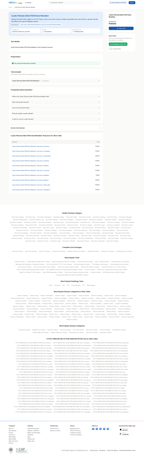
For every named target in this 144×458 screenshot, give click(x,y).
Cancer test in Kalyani (92, 332)
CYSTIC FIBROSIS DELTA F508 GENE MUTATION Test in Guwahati (110, 358)
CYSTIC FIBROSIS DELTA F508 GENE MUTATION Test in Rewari (35, 404)
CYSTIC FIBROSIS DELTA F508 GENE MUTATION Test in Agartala (109, 398)
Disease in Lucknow (112, 306)
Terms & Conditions (112, 450)
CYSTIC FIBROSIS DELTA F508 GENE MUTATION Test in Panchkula (72, 385)
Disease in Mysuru (20, 311)
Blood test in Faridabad (45, 222)
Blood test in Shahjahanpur (86, 238)
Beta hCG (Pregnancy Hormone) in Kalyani (63, 261)
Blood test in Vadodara (69, 241)
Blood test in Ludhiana (37, 230)
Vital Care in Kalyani (17, 251)
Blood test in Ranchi (29, 238)
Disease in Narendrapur (45, 311)
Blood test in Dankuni (111, 219)
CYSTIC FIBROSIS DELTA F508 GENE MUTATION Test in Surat (35, 393)
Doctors (11, 432)
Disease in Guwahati (110, 301)
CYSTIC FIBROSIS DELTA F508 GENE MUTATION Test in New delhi (109, 382)
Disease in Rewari (100, 314)
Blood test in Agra (31, 217)
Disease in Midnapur (72, 309)
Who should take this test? (20, 102)
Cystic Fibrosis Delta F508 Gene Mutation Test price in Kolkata (30, 165)
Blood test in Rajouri (17, 238)
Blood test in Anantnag (99, 217)
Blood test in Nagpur (78, 233)
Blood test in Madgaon (51, 230)
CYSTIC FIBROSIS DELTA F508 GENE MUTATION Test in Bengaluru (72, 393)
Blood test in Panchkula (60, 235)
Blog (29, 437)
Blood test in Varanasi (83, 241)
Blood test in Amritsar (85, 217)
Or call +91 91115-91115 (115, 49)
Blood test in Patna (86, 235)
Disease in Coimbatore (88, 298)
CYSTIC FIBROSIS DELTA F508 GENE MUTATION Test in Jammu (109, 366)
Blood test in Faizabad (30, 222)
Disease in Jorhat (30, 306)
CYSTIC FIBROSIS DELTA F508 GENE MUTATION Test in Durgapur (72, 353)
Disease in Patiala (18, 314)
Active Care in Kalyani (31, 251)
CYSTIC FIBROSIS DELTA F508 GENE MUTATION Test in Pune (72, 388)
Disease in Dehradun (114, 298)
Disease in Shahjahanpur (17, 317)
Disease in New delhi (98, 311)
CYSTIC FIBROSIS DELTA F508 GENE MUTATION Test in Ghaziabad (109, 356)
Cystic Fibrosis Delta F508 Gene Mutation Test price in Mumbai (30, 175)
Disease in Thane (77, 317)
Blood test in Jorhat (48, 227)
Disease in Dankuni (101, 298)
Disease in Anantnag (96, 295)
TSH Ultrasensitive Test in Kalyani (120, 261)
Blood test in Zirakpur (113, 241)
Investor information (76, 434)
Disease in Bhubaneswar (17, 298)
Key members (12, 430)
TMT (68, 285)
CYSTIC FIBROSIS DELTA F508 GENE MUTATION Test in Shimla (35, 390)
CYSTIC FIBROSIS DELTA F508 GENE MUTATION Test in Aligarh (33, 350)
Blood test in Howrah (31, 225)
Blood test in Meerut (94, 230)
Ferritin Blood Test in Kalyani (85, 261)
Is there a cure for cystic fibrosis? (23, 119)
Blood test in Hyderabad (46, 225)
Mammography (91, 285)
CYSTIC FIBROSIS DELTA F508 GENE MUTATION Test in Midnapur (111, 412)
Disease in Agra (34, 295)
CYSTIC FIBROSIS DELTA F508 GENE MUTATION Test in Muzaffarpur (35, 380)
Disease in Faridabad (34, 301)
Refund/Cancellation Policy (127, 450)
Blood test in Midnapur (108, 230)
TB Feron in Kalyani (90, 269)
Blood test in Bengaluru (125, 217)
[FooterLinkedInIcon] (104, 428)
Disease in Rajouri (77, 314)
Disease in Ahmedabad (46, 295)
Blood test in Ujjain (55, 241)
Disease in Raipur (65, 314)
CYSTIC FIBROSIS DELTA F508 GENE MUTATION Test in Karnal (36, 372)
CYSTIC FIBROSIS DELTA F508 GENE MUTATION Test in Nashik (34, 382)
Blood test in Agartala (18, 217)
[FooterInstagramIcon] (97, 428)
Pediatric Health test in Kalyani (59, 332)
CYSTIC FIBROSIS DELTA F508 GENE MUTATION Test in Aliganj (110, 345)
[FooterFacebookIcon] (100, 428)
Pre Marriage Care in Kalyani (124, 251)
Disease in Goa (71, 301)
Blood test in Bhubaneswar (20, 219)
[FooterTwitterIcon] (107, 428)
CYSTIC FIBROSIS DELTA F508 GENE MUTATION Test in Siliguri (71, 390)
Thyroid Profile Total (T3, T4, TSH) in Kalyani (113, 267)
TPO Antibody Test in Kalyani (100, 264)
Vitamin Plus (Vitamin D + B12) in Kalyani (30, 272)
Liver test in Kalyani (105, 330)
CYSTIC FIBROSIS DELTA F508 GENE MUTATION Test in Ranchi (110, 409)
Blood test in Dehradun (125, 219)
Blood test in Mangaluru (65, 230)
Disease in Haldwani (123, 301)
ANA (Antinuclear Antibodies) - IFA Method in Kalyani (30, 264)
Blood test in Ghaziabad (72, 222)
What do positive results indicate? (22, 113)
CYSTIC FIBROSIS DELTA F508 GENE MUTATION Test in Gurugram (72, 358)
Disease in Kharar (77, 306)
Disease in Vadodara (101, 317)
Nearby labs (31, 439)
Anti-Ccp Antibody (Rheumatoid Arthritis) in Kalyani (30, 269)
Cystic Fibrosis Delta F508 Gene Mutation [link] (25, 7)
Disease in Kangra (54, 306)
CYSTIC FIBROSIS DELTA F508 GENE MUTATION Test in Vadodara (36, 396)
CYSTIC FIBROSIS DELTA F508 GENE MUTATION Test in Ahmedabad (71, 406)
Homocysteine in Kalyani (24, 267)
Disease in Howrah (21, 303)
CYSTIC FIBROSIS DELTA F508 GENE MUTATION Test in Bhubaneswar (111, 406)
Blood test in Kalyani (61, 227)
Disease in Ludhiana (125, 306)
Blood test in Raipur (125, 235)
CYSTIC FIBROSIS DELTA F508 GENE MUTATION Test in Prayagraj (34, 353)
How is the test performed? (21, 108)
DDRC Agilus (12, 437)
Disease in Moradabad (97, 309)
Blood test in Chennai (81, 219)
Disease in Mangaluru (32, 309)
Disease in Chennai (74, 298)
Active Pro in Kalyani (44, 251)
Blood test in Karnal (87, 227)
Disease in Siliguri (42, 317)
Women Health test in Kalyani (40, 332)
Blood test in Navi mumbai (122, 233)
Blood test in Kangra (74, 227)
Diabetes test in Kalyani (38, 330)
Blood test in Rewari (42, 238)
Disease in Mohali (84, 309)
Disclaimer (102, 450)
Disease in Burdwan (47, 298)
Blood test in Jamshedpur (20, 227)
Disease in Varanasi (114, 317)
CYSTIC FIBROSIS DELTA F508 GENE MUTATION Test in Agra (109, 401)
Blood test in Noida (46, 235)
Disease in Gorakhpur (83, 301)
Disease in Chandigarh (60, 298)
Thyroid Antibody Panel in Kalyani (119, 264)
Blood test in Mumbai (36, 233)
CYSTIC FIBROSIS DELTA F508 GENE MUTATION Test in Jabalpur (72, 364)
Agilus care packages (34, 432)
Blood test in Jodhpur (35, 227)
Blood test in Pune (113, 235)
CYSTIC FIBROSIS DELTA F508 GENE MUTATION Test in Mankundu (110, 342)
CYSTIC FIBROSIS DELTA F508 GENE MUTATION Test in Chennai (33, 342)
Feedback (30, 434)
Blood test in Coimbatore (96, 219)
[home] (16, 2)
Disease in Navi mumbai (72, 311)
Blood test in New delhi (32, 235)
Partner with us (54, 428)
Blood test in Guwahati (128, 222)
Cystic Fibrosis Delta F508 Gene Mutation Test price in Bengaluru (31, 189)
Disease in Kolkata (90, 306)
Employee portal (75, 428)
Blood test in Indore (72, 225)
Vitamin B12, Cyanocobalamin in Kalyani (68, 267)
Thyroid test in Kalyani (24, 330)
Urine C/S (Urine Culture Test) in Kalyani (44, 267)
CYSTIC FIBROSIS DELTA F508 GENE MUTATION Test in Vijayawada (35, 398)
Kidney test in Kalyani (92, 330)
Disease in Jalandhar (96, 303)
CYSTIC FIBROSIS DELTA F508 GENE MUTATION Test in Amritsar (72, 366)
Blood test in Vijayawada (98, 241)
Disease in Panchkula (124, 311)
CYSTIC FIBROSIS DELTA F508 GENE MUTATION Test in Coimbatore (71, 342)
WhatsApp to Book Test (119, 44)
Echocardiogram (76, 285)
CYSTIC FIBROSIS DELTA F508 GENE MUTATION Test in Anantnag (33, 412)
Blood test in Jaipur (99, 225)
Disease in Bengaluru (121, 295)
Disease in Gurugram (97, 301)
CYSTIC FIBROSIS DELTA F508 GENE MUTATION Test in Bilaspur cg (72, 409)
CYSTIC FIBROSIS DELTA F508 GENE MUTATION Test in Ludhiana (72, 374)
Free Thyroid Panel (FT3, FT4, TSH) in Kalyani (59, 264)
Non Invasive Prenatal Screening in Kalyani (76, 272)
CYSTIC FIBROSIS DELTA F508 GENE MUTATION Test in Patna (36, 388)
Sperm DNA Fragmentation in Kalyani (53, 272)
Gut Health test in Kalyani (119, 330)
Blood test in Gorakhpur (98, 222)
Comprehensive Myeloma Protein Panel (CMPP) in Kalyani (72, 275)
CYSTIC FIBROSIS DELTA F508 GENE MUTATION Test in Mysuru (73, 380)
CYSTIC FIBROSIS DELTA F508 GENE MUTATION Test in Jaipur (109, 364)
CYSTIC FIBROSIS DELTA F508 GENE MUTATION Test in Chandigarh (72, 412)
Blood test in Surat (31, 241)
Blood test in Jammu (127, 225)
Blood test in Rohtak (55, 238)
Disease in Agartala (22, 295)
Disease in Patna (29, 314)
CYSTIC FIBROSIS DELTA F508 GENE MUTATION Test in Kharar (108, 404)
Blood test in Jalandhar (113, 225)
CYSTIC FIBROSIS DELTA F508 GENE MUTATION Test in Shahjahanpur (109, 350)
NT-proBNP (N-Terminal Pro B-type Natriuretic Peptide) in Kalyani (64, 269)
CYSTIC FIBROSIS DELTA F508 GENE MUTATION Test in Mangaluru (32, 406)
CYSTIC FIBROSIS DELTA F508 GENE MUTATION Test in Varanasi (73, 396)
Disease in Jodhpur (18, 306)
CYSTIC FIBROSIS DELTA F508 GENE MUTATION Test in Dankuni (71, 348)
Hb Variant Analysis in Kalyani (82, 264)
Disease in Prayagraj (41, 314)
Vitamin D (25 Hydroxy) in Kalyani (90, 267)
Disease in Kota (101, 306)
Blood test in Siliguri (113, 238)
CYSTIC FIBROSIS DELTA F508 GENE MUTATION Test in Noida (35, 385)
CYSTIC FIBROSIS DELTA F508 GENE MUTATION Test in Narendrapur (72, 345)
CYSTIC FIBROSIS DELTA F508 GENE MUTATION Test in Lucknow (34, 374)
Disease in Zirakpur (72, 319)
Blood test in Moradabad (21, 233)
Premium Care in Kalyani (59, 251)
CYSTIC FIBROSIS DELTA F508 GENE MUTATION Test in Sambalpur (36, 401)
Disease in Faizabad (20, 301)
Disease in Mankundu (46, 309)
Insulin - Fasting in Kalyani (102, 261)
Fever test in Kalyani (78, 330)
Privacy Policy (94, 450)
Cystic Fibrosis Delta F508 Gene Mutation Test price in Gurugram (31, 151)
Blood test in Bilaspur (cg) (37, 219)
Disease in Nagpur (32, 311)
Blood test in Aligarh (71, 217)
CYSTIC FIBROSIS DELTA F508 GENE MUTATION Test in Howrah (71, 361)
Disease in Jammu (108, 303)
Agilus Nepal (12, 439)
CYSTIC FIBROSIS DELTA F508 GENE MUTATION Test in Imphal (72, 404)
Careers (11, 443)
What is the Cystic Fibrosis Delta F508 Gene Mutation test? (30, 96)
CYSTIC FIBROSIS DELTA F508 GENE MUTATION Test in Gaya (72, 356)
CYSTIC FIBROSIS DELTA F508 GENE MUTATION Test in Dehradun (109, 348)
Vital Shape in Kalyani (93, 251)
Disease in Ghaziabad (59, 301)
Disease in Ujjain (88, 317)
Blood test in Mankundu (80, 230)
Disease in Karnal (66, 306)
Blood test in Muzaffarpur (51, 233)
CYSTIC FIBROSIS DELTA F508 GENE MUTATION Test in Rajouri (34, 345)
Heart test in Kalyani (52, 330)
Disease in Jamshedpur (122, 303)
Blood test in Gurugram (113, 222)
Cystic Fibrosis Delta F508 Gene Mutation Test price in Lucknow (31, 170)
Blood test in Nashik (107, 233)
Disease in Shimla (30, 317)
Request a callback (33, 430)
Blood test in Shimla (100, 238)
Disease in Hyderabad (34, 303)
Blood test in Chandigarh (67, 219)
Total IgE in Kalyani (95, 272)
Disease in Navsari (86, 311)
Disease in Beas (108, 295)
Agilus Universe (13, 441)
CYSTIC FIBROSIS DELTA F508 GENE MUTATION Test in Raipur (108, 388)
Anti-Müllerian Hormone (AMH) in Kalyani (114, 272)
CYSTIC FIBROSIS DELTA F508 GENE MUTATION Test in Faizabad (110, 353)
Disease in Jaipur (83, 303)
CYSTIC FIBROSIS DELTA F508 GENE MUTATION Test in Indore (35, 364)
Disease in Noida (111, 311)
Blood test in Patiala (74, 235)
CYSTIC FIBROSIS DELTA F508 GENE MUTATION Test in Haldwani (34, 361)
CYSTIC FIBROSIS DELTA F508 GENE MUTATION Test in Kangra (73, 401)
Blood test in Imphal (60, 225)
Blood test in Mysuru (65, 233)
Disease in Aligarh (72, 295)
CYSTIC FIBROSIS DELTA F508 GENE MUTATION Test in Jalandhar (35, 366)
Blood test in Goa (85, 222)
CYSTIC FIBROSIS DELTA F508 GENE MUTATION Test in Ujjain (109, 393)
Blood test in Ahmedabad (44, 217)
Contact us (12, 434)
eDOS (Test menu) (75, 430)
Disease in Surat (66, 317)
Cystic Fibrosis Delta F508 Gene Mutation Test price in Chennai (30, 146)
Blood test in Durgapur (16, 222)
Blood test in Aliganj (59, 217)
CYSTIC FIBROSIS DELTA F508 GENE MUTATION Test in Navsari (71, 382)
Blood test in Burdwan (52, 219)
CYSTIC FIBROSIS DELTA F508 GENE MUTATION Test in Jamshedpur (35, 369)
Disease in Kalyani (42, 306)
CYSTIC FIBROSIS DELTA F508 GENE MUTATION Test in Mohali (71, 377)
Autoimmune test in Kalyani (76, 332)
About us (11, 428)
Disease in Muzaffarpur (124, 309)
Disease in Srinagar (54, 317)
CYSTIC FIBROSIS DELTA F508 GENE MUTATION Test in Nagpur (110, 380)
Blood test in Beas (112, 217)
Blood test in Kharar (100, 227)
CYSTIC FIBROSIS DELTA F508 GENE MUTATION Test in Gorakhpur (34, 358)
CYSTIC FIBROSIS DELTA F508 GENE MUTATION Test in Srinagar (108, 390)
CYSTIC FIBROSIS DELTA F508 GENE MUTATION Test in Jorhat (111, 369)
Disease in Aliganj (60, 295)
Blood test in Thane (43, 241)
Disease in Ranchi (88, 314)
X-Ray (50, 285)
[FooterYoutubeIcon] (93, 428)
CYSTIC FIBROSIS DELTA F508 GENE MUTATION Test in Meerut (34, 377)
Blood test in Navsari (18, 235)
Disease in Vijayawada (128, 317)
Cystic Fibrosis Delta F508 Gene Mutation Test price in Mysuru (30, 180)
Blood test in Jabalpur (86, 225)
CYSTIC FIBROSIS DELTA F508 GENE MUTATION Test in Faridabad (35, 356)
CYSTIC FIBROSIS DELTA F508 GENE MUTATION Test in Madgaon (110, 374)
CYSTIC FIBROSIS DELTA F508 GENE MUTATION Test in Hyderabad (109, 361)
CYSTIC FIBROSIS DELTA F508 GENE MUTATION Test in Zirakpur (70, 350)
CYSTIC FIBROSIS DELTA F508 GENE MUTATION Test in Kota (108, 372)
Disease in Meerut (59, 309)
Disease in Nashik (59, 311)
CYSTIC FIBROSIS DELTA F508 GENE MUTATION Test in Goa (109, 396)
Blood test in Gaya (59, 222)
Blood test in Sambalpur (70, 238)
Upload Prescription (33, 428)
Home (10, 7)
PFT (84, 285)
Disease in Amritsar (84, 295)
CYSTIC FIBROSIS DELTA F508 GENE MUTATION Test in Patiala (109, 385)
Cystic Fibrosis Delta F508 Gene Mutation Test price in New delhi (31, 185)
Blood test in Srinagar (127, 238)
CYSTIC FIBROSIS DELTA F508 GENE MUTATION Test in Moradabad (108, 377)
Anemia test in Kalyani (106, 332)
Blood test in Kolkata (113, 227)
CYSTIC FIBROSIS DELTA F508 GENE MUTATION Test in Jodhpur (73, 369)
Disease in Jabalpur (71, 303)
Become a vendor (55, 430)
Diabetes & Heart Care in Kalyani (76, 251)
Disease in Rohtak (112, 314)
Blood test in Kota (126, 227)
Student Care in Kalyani (107, 251)
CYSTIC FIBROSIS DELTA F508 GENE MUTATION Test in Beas (73, 398)
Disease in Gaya (46, 301)
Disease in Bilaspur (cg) (33, 298)
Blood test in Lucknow (22, 230)
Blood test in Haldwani (17, 225)
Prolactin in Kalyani (20, 261)
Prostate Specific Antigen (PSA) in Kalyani (38, 261)
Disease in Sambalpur (125, 314)
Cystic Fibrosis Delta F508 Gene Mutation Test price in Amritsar (30, 161)
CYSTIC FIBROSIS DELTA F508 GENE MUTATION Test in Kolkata (72, 372)
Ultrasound (57, 285)
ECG (63, 285)
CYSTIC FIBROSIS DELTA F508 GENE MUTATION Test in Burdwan (34, 348)
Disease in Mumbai (111, 309)
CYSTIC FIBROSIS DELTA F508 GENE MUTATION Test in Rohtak (34, 409)
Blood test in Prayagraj (100, 235)
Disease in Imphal (47, 303)
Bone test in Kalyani (65, 330)
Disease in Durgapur (127, 298)
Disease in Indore (59, 303)
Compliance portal (75, 432)
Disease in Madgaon (19, 309)
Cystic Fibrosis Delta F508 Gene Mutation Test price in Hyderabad (31, 156)
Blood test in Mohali (122, 230)
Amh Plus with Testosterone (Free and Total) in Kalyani (112, 269)
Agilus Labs (31, 441)
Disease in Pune (53, 314)
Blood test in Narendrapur (93, 233)
